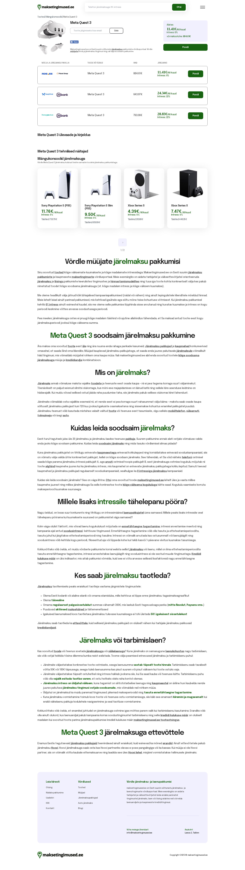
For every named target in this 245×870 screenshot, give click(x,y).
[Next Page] (122, 242)
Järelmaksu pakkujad (158, 346)
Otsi (108, 480)
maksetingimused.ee (150, 480)
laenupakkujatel (134, 513)
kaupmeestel (160, 683)
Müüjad (81, 793)
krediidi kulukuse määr (174, 715)
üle (84, 346)
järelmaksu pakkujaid (84, 743)
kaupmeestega (106, 453)
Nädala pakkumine (54, 793)
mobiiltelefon (176, 411)
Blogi (80, 808)
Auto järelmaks (85, 803)
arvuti (109, 462)
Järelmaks (43, 383)
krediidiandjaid (46, 628)
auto (66, 415)
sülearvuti (192, 411)
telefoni (187, 457)
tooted (58, 272)
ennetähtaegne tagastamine (141, 526)
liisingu (59, 281)
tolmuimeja (44, 415)
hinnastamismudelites (125, 281)
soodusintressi (73, 531)
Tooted (81, 788)
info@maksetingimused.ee (139, 833)
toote (71, 346)
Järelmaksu (44, 586)
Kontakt (50, 808)
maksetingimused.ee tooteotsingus (156, 720)
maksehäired (76, 609)
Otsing (49, 788)
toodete (96, 383)
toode (57, 651)
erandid (168, 743)
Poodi (185, 47)
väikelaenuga (116, 651)
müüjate (74, 51)
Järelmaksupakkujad (88, 798)
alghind (50, 466)
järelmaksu (117, 49)
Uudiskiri (50, 798)
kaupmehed (182, 346)
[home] (55, 7)
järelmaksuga (95, 651)
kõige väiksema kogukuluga (140, 485)
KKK (48, 803)
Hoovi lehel (135, 752)
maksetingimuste (83, 277)
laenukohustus (174, 651)
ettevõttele (80, 623)
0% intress (52, 304)
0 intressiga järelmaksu (152, 471)
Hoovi (54, 748)
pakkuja (130, 439)
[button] (203, 7)
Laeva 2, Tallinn (192, 833)
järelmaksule (184, 351)
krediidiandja (74, 360)
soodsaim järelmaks (111, 443)
